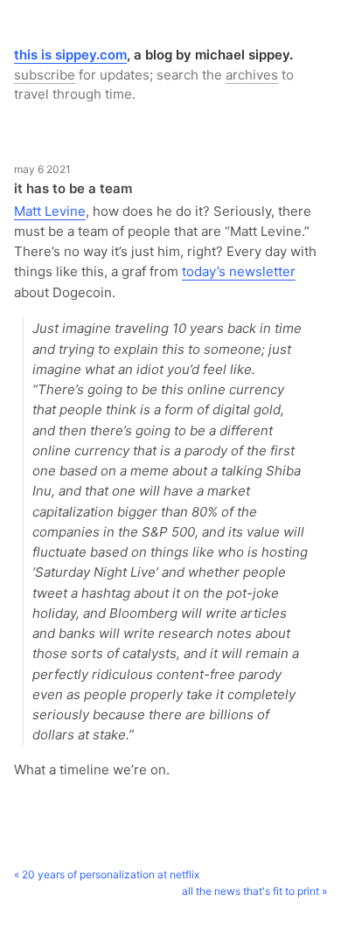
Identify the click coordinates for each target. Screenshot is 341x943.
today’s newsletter (239, 271)
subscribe (44, 74)
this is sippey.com (70, 54)
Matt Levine (50, 211)
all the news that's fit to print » (254, 891)
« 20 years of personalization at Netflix (106, 874)
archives (252, 74)
